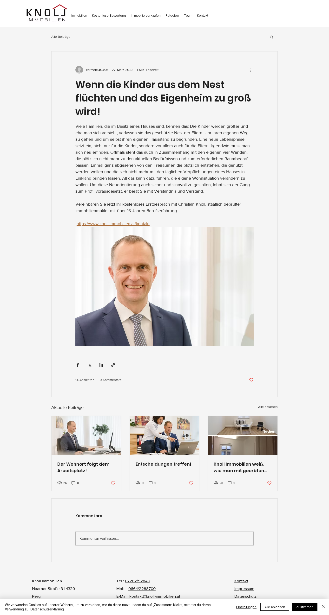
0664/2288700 (142, 588)
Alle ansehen (268, 407)
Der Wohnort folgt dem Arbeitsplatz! (83, 467)
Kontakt (241, 580)
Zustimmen (304, 606)
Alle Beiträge (60, 36)
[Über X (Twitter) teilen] (89, 365)
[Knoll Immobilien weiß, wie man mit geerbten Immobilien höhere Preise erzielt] (242, 435)
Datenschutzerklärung (47, 609)
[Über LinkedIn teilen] (101, 365)
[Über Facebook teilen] (77, 365)
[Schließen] (323, 606)
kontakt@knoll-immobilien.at (154, 596)
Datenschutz (245, 596)
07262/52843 (137, 580)
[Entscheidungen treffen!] (164, 435)
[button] (271, 37)
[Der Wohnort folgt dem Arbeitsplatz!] (86, 435)
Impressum (244, 588)
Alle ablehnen (274, 606)
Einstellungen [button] (246, 606)
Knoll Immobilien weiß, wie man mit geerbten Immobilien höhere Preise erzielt (242, 467)
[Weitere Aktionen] (251, 70)
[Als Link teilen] (113, 365)
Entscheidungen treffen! (163, 464)
